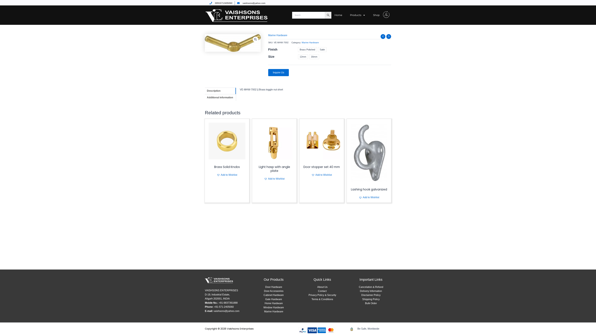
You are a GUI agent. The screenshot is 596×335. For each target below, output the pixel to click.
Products (355, 15)
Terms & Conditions (322, 299)
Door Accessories (273, 291)
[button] (255, 39)
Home (338, 15)
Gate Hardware (273, 299)
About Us (322, 287)
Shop (376, 15)
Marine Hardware (277, 35)
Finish (272, 49)
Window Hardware (273, 307)
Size (271, 56)
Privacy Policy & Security (322, 295)
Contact (322, 291)
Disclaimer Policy (371, 295)
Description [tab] (214, 90)
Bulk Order (371, 303)
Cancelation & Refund (371, 287)
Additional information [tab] (220, 97)
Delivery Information (371, 291)
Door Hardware (273, 287)
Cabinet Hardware (274, 295)
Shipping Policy (371, 299)
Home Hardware (274, 303)
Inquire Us (278, 72)
